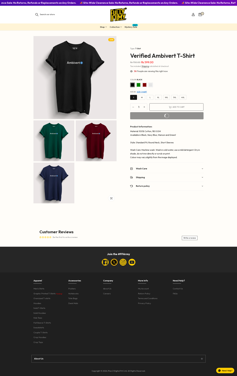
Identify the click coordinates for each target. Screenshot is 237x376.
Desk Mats (73, 303)
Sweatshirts (38, 327)
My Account (143, 288)
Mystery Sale (131, 26)
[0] (200, 14)
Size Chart (142, 92)
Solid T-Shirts (39, 308)
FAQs (175, 293)
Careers (107, 293)
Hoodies (37, 303)
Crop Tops (38, 342)
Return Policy (144, 293)
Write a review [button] (189, 238)
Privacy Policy (144, 303)
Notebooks (73, 293)
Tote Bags (72, 298)
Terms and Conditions (147, 298)
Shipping (145, 66)
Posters (72, 288)
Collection (115, 27)
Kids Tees (37, 317)
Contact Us (178, 288)
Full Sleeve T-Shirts (42, 322)
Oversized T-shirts (41, 298)
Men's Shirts (38, 288)
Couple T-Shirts (40, 332)
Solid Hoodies (39, 313)
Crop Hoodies (39, 337)
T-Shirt (138, 48)
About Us (107, 288)
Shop (102, 27)
